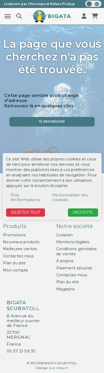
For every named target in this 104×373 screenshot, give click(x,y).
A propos (64, 260)
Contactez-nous (18, 256)
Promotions (14, 235)
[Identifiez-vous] (84, 16)
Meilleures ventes (20, 248)
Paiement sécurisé (74, 268)
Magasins (65, 289)
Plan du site (14, 263)
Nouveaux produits (21, 242)
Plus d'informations (25, 197)
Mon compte (15, 270)
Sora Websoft (58, 368)
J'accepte (83, 212)
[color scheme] (93, 4)
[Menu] (7, 16)
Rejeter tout (25, 212)
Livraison (64, 235)
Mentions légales (72, 242)
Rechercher (53, 121)
